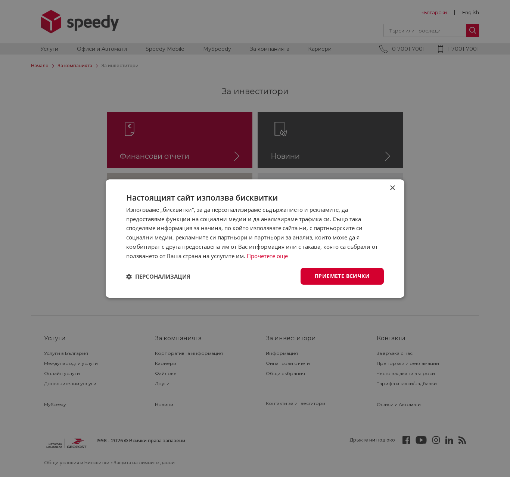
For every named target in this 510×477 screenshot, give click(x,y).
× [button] (392, 188)
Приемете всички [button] (342, 276)
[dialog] (255, 238)
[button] (158, 276)
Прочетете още (267, 256)
